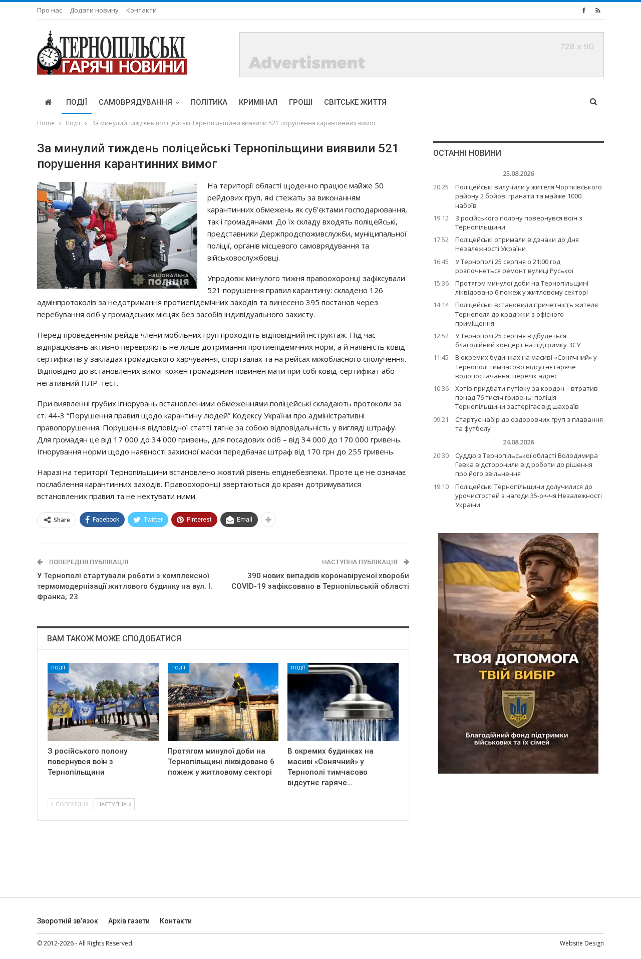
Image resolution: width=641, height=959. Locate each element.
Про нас (49, 10)
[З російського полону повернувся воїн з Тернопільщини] (103, 702)
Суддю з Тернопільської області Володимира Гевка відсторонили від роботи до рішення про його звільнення (526, 464)
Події (76, 102)
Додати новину (94, 10)
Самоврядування (135, 102)
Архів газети (129, 921)
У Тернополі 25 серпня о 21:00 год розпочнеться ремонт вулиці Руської (514, 266)
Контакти (141, 10)
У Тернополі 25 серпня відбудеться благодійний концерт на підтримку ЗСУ (517, 340)
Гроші (300, 102)
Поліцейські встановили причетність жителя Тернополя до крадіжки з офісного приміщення (526, 313)
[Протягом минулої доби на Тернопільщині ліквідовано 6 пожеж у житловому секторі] (223, 702)
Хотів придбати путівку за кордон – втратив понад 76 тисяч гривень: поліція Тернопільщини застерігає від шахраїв (526, 397)
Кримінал (258, 102)
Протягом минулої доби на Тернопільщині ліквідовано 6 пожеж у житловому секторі (521, 288)
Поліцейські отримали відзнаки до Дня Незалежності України (517, 244)
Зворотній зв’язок (67, 921)
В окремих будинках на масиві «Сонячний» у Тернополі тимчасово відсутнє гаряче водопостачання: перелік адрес (526, 366)
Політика (209, 102)
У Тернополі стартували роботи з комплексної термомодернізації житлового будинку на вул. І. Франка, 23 (124, 586)
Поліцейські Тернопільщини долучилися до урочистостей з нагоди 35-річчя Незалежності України (528, 495)
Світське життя (355, 102)
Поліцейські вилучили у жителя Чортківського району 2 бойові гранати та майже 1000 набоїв (528, 195)
